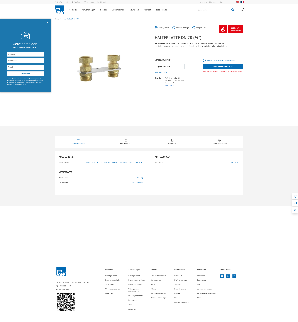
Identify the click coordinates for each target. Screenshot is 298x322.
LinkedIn (103, 2)
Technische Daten (78, 143)
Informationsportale (158, 293)
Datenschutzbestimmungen (17, 84)
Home (57, 19)
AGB (198, 284)
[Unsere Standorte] (295, 210)
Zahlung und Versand (205, 289)
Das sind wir (178, 276)
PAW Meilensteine (180, 280)
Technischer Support (158, 276)
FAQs (153, 284)
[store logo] (59, 9)
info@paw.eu (169, 85)
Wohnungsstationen (112, 289)
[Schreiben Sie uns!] (295, 203)
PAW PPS (177, 298)
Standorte (177, 284)
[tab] (78, 142)
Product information (219, 143)
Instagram (90, 2)
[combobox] (216, 10)
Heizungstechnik (111, 276)
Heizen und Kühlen (135, 284)
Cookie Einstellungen (159, 298)
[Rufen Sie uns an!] (295, 196)
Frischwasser (132, 300)
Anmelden (203, 2)
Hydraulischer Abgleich (136, 280)
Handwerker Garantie (181, 302)
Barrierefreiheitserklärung (206, 293)
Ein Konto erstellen (216, 2)
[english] (237, 2)
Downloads (172, 143)
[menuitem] (72, 9)
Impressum (201, 276)
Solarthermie (109, 284)
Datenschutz (201, 280)
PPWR (199, 298)
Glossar (154, 289)
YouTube (77, 2)
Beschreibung (125, 143)
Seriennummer (156, 280)
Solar (130, 304)
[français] (241, 2)
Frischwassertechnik (112, 280)
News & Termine (180, 289)
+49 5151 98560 (65, 286)
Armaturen (109, 293)
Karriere (177, 293)
